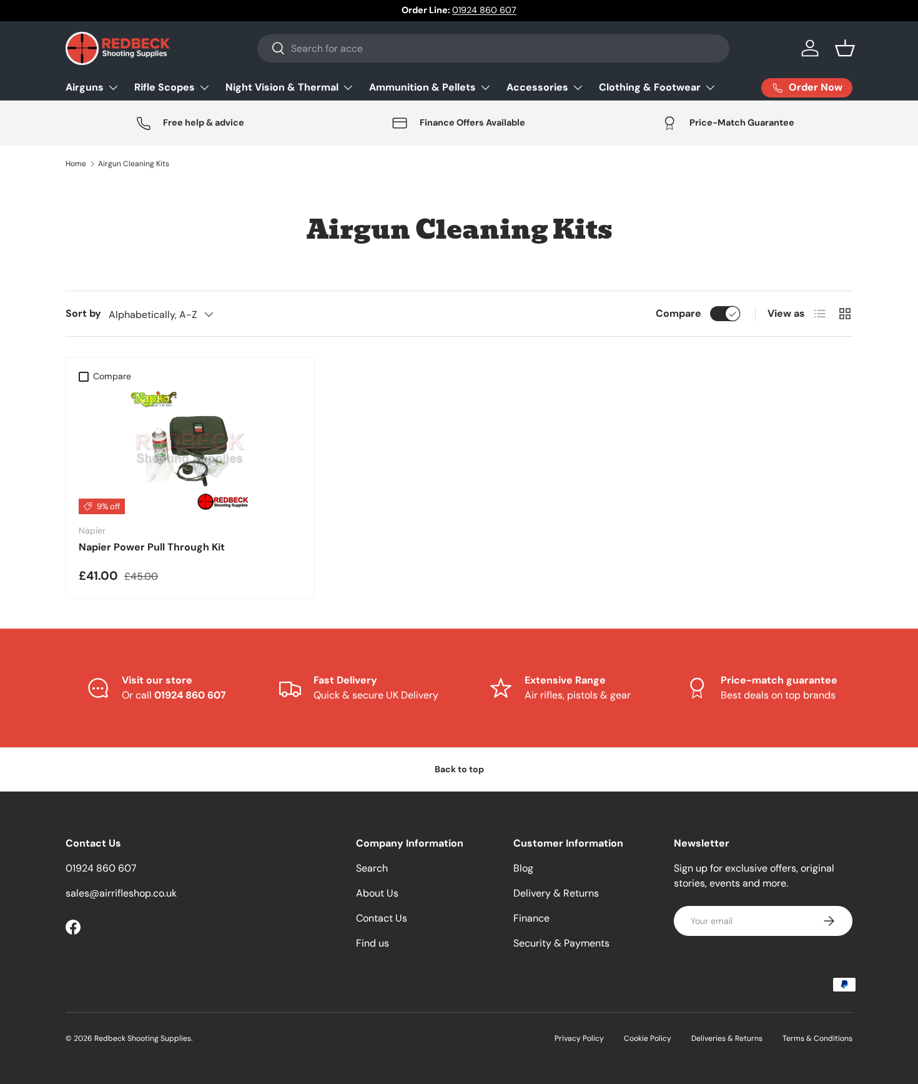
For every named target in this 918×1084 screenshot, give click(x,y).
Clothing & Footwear (650, 87)
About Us (377, 893)
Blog (523, 868)
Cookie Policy (647, 1038)
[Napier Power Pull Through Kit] (190, 451)
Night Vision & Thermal (281, 87)
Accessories (537, 87)
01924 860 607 (484, 10)
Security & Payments (561, 943)
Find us (372, 943)
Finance (531, 918)
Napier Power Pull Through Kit (152, 547)
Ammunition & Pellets (422, 87)
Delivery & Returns (556, 893)
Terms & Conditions (817, 1038)
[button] (845, 48)
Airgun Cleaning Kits (133, 163)
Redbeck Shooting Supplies (142, 1038)
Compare (678, 313)
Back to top (459, 769)
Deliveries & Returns (727, 1038)
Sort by (83, 313)
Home (76, 163)
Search (372, 868)
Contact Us (381, 918)
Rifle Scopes (164, 87)
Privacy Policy (579, 1038)
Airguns (85, 87)
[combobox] (493, 48)
